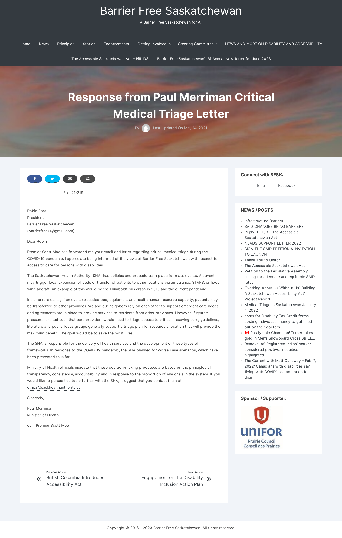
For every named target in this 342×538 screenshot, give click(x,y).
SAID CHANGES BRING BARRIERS (274, 226)
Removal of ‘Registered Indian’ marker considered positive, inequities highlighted (278, 349)
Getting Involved (152, 43)
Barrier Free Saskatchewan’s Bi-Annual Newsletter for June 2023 (214, 58)
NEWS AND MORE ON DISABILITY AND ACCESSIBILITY (273, 43)
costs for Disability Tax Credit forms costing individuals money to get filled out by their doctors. (278, 321)
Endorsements (116, 43)
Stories (89, 43)
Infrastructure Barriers (264, 220)
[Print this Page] (87, 179)
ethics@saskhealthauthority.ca (53, 387)
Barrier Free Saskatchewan (171, 10)
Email (262, 185)
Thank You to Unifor (262, 260)
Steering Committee (196, 43)
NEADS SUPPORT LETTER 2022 (273, 243)
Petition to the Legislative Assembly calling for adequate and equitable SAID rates (280, 277)
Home (25, 43)
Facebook (287, 185)
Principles (65, 43)
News (44, 43)
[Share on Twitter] (52, 179)
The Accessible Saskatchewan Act (275, 265)
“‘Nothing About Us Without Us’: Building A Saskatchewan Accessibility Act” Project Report (280, 293)
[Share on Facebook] (34, 179)
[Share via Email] (70, 179)
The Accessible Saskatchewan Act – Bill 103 (109, 58)
